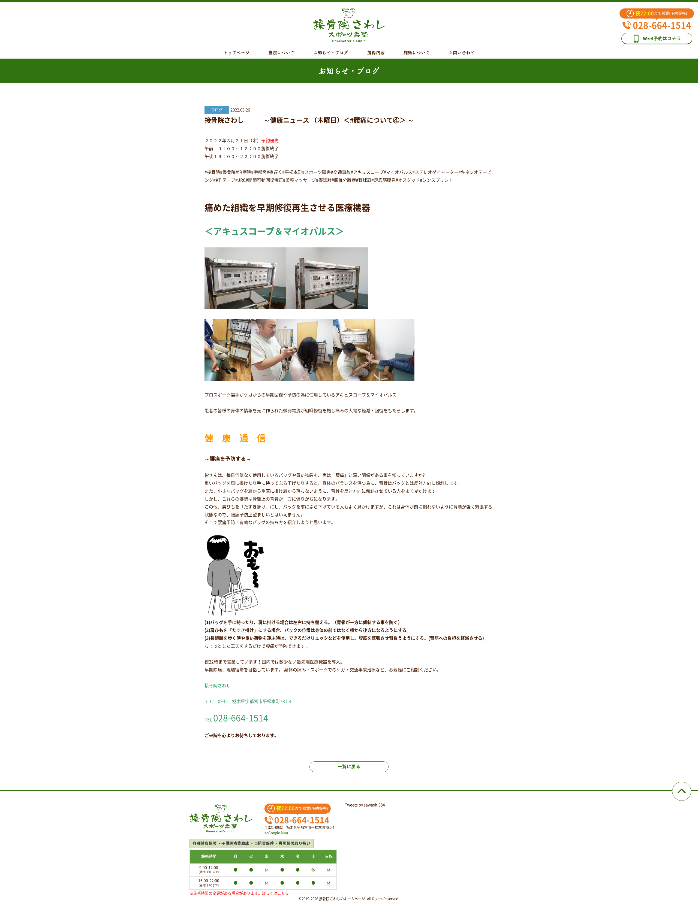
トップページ (236, 52)
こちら (283, 893)
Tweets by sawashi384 (365, 805)
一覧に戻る (349, 766)
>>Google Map (276, 833)
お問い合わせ (462, 52)
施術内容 (376, 52)
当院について (281, 52)
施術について (417, 52)
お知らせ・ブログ (330, 52)
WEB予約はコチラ (662, 38)
